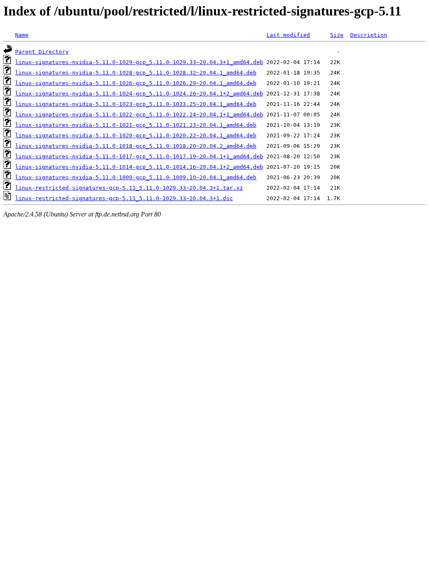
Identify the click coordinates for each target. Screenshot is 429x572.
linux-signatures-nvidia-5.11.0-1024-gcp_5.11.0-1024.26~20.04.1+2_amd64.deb (139, 93)
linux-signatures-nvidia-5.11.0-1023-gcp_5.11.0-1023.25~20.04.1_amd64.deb (135, 104)
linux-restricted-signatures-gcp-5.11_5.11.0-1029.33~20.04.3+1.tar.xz (129, 188)
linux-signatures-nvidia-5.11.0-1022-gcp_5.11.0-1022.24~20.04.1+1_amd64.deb (139, 114)
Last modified (288, 35)
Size (337, 35)
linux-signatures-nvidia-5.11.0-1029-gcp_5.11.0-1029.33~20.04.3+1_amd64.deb (139, 62)
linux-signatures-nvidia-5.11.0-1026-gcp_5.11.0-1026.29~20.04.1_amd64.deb (135, 83)
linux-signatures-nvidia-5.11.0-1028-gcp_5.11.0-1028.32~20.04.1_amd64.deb (135, 73)
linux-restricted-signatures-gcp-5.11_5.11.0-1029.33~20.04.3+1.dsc (124, 198)
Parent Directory (42, 52)
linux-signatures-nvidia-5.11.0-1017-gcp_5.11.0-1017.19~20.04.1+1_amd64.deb (139, 156)
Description (368, 35)
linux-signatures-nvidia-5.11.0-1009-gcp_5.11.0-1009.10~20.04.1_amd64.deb (135, 177)
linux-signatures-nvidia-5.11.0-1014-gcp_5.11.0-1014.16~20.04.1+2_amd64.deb (139, 167)
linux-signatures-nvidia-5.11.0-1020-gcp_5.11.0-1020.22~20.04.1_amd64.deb (135, 135)
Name (21, 35)
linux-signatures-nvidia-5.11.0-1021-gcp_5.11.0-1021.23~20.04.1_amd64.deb (135, 125)
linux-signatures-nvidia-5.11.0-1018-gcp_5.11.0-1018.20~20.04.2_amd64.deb (135, 146)
